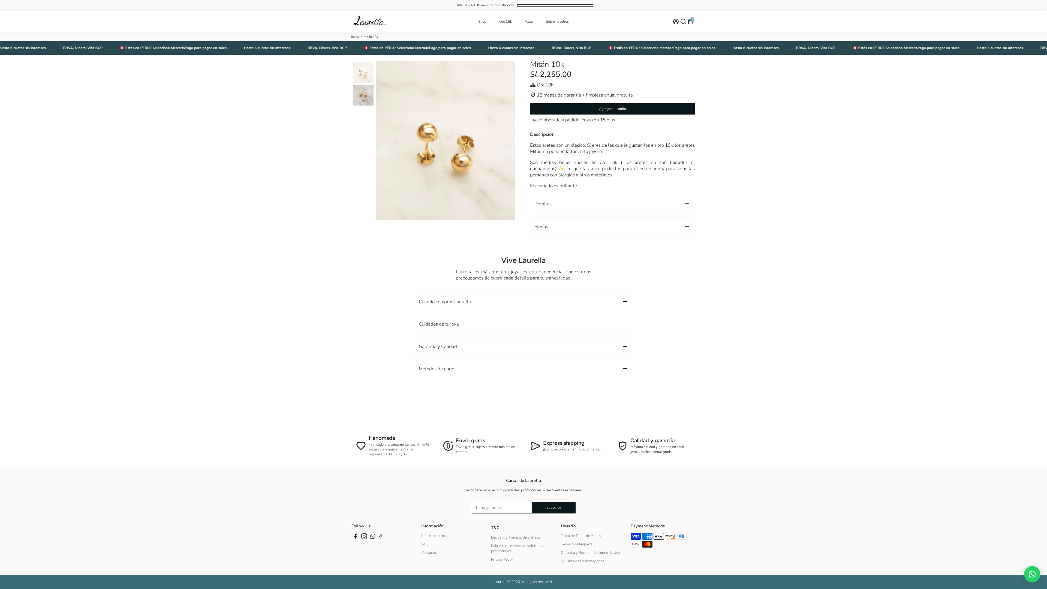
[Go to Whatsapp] (373, 537)
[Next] (507, 151)
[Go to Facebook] (356, 537)
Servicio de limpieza (576, 544)
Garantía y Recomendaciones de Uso (590, 552)
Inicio (355, 37)
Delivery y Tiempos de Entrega (516, 537)
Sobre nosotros (557, 21)
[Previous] (383, 151)
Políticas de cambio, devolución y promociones (517, 548)
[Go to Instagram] (364, 537)
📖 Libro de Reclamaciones (582, 561)
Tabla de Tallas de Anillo (581, 535)
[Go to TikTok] (381, 537)
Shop (482, 21)
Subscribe (553, 507)
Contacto (428, 552)
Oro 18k (505, 21)
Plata (529, 21)
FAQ (424, 544)
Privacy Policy (502, 559)
